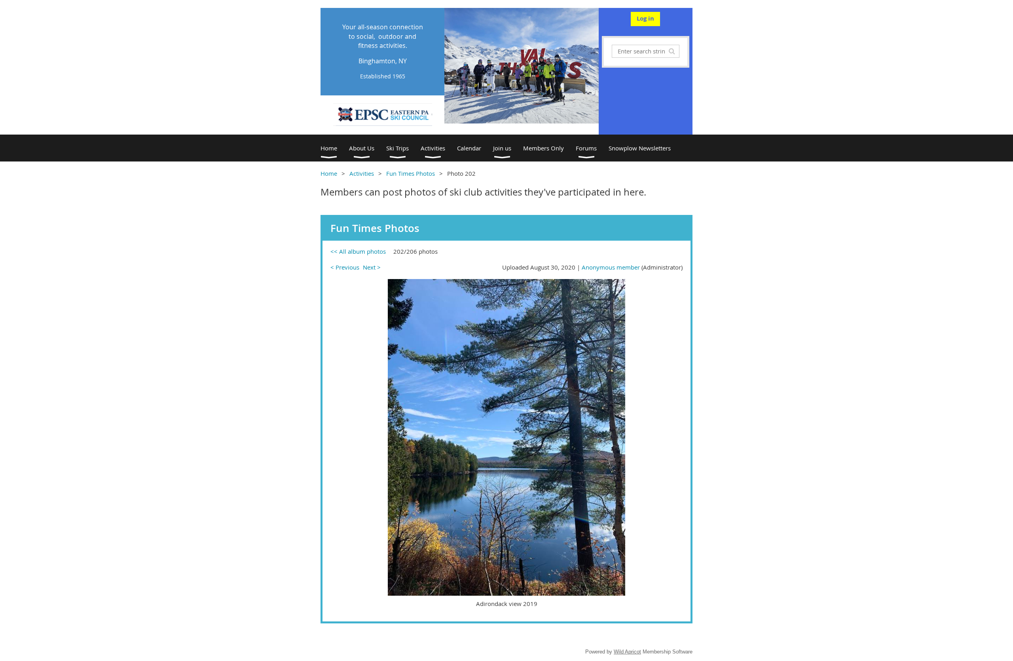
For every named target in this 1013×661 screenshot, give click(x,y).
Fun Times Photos (410, 173)
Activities (361, 173)
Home (329, 173)
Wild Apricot (627, 652)
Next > (372, 267)
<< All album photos (358, 251)
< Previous (344, 267)
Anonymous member (611, 267)
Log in (645, 18)
